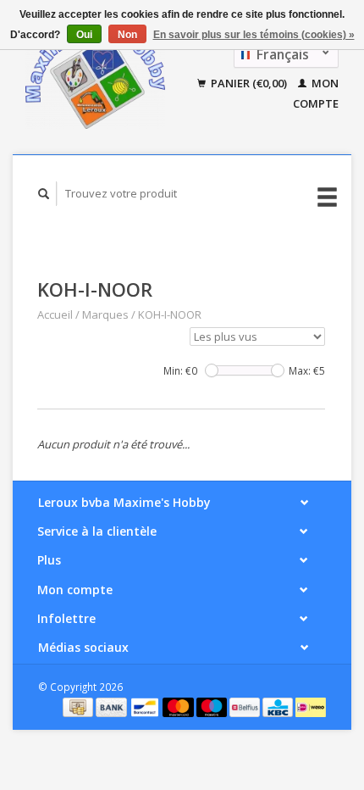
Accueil (55, 314)
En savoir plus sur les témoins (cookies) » (254, 35)
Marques (105, 314)
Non (127, 35)
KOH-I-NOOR (169, 314)
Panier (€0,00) (249, 83)
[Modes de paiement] (79, 706)
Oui (84, 35)
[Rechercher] (44, 193)
